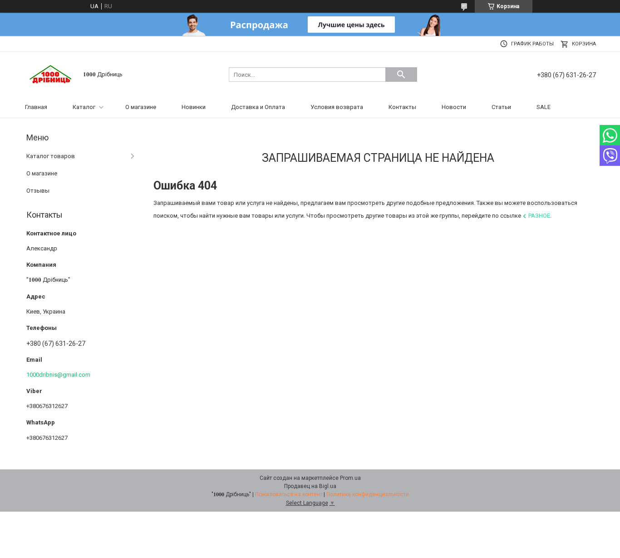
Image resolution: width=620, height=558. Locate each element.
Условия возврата (336, 107)
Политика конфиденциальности (367, 494)
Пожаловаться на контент (288, 494)
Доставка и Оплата (258, 107)
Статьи (501, 107)
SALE (543, 107)
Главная (36, 107)
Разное (539, 215)
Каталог (84, 107)
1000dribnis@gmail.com (58, 374)
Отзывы (37, 190)
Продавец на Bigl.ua (310, 486)
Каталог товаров (50, 156)
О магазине (140, 107)
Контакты (402, 107)
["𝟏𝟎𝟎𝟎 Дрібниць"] (51, 73)
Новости (454, 107)
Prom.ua (350, 478)
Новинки (194, 107)
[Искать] (401, 74)
